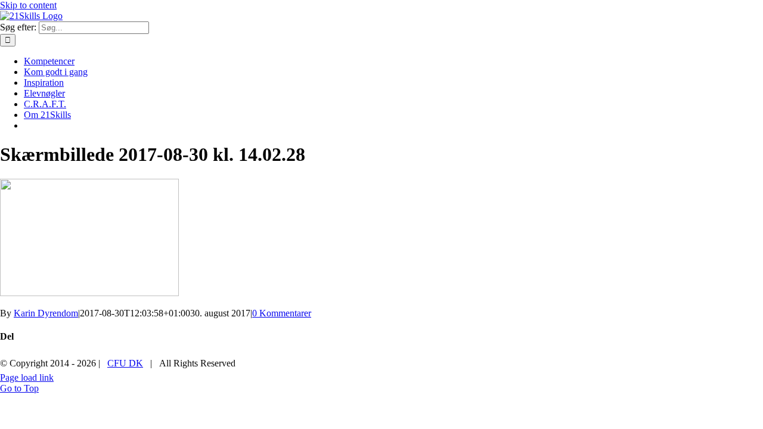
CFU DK (125, 363)
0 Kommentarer (281, 313)
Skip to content (28, 5)
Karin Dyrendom (46, 313)
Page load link (27, 377)
